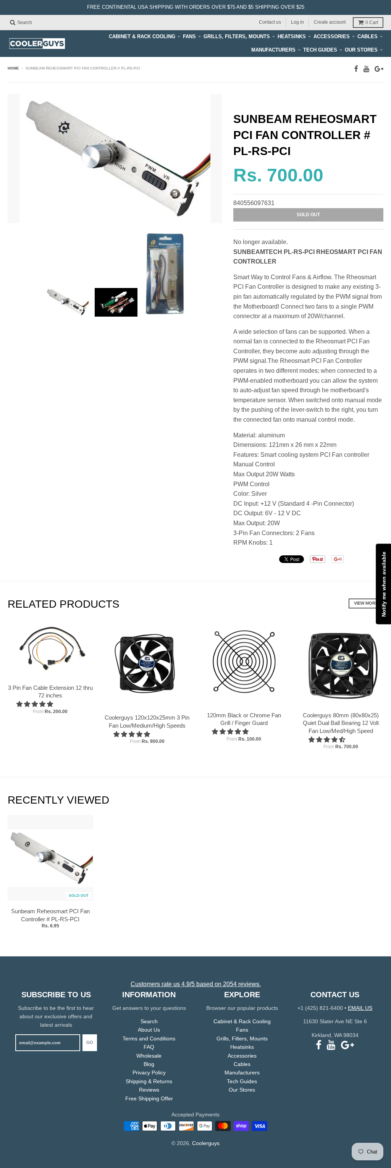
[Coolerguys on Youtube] (366, 68)
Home (13, 68)
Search (149, 1021)
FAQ (149, 1047)
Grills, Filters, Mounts (237, 36)
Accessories (331, 36)
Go (89, 1042)
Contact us (270, 22)
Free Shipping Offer (149, 1098)
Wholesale (149, 1056)
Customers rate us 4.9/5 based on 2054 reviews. (196, 984)
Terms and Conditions (149, 1038)
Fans (189, 36)
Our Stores (361, 50)
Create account (330, 22)
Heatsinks (292, 36)
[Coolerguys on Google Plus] (379, 68)
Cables (367, 36)
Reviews (149, 1090)
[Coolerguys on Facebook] (356, 68)
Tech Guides (320, 50)
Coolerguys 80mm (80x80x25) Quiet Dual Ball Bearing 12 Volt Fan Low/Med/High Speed (341, 723)
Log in (297, 22)
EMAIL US (360, 1008)
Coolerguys (206, 1143)
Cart (371, 22)
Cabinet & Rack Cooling (142, 36)
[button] (35, 704)
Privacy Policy (149, 1072)
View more (366, 603)
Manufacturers (273, 50)
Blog (149, 1064)
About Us (149, 1030)
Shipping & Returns (149, 1081)
